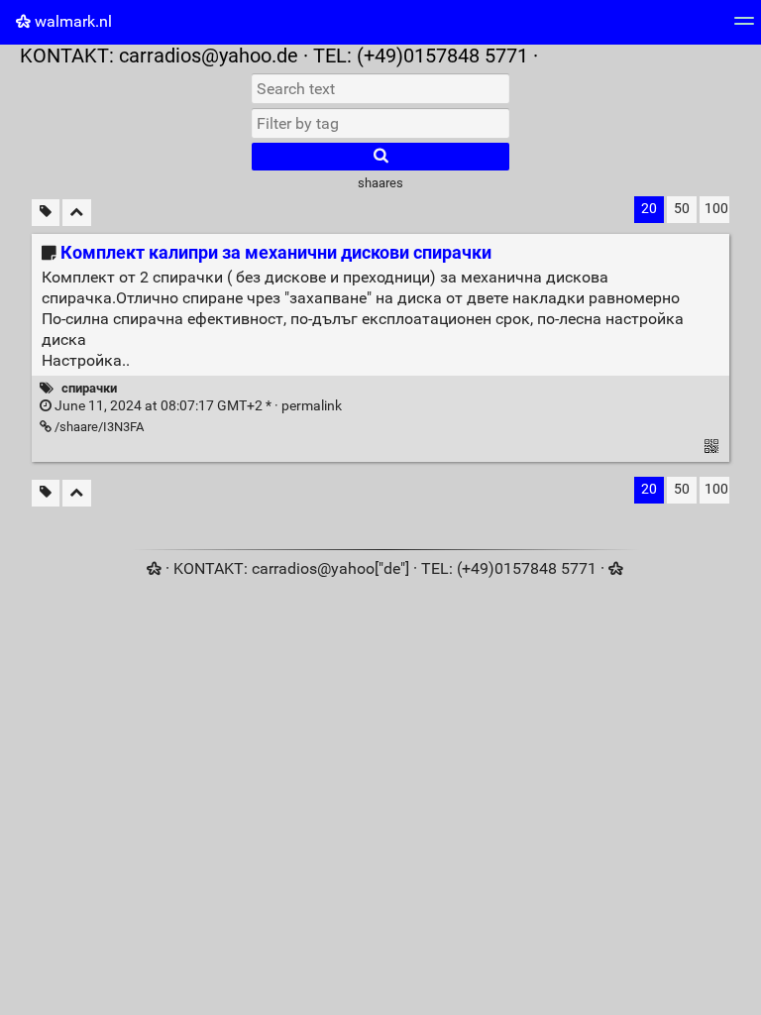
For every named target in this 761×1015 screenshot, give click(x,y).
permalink (197, 405)
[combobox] (380, 123)
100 (716, 208)
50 (682, 208)
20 (649, 208)
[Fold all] (76, 212)
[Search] (380, 156)
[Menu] (744, 27)
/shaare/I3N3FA (98, 426)
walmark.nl (71, 21)
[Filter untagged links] (45, 212)
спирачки (89, 388)
